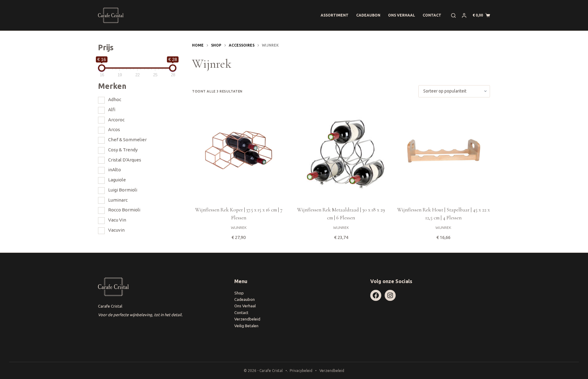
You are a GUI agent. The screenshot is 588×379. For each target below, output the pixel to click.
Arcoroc (116, 119)
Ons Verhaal (401, 15)
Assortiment (335, 15)
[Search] (453, 15)
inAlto (114, 169)
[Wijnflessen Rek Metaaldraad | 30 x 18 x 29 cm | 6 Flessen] (340, 151)
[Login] (464, 15)
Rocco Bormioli (124, 209)
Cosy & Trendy (123, 149)
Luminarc (118, 200)
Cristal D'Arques (124, 159)
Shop (239, 293)
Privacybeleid (301, 371)
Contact (432, 15)
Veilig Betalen (246, 326)
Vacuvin (116, 230)
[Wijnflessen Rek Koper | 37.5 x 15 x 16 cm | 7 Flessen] (238, 151)
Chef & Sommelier (127, 139)
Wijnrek (239, 227)
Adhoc (114, 99)
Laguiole (117, 179)
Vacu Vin (117, 219)
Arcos (114, 129)
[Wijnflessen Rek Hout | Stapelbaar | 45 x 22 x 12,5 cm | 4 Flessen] (443, 151)
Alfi (111, 109)
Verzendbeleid (247, 319)
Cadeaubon (368, 15)
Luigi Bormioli (122, 189)
